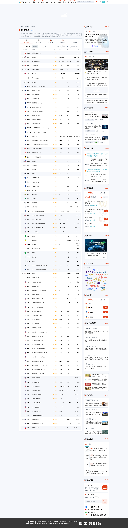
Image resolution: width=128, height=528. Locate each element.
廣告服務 (49, 521)
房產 (87, 428)
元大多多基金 (88, 224)
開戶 (106, 203)
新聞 (30, 2)
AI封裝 (102, 131)
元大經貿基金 (88, 217)
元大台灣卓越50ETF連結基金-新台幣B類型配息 (94, 210)
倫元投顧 (88, 364)
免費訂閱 (105, 501)
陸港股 (42, 2)
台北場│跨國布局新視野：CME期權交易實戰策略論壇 (98, 465)
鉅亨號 (70, 2)
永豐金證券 (89, 355)
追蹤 (105, 307)
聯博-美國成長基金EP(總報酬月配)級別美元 (94, 202)
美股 (38, 2)
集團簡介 (44, 521)
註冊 (103, 1)
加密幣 (59, 2)
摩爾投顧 (88, 346)
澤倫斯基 (102, 142)
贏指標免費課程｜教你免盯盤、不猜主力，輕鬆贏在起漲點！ (98, 457)
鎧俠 (96, 119)
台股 (34, 2)
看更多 (106, 26)
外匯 (51, 2)
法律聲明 (76, 521)
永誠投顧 (88, 337)
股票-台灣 (92, 213)
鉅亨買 (65, 2)
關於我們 (39, 521)
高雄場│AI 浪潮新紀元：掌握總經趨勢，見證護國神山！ (98, 449)
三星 (97, 131)
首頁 (26, 2)
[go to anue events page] (96, 2)
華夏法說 (88, 409)
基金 (47, 2)
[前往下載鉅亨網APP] (104, 487)
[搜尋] (79, 46)
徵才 (66, 521)
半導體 (91, 317)
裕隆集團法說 (89, 400)
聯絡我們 (62, 521)
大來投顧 (88, 328)
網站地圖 (70, 521)
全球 (55, 2)
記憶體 (101, 119)
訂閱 (74, 2)
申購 (106, 211)
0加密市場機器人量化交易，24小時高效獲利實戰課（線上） (98, 472)
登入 (101, 1)
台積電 (91, 312)
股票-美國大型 (93, 205)
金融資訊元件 (56, 521)
